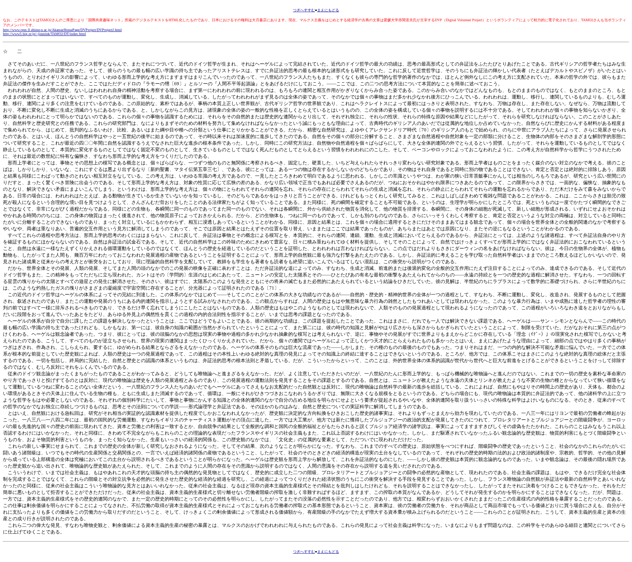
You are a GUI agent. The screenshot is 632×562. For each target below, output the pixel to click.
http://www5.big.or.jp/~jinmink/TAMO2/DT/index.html (44, 34)
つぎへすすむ (304, 10)
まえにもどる (328, 10)
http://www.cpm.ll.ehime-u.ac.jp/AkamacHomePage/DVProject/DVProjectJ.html (62, 30)
